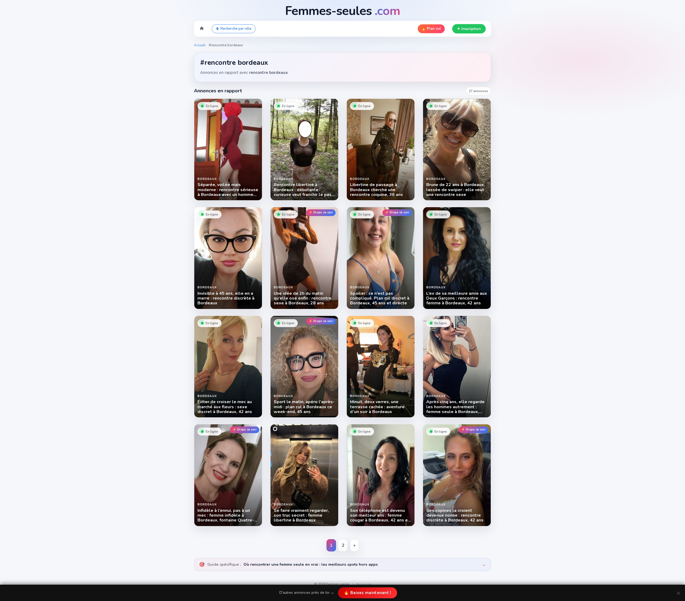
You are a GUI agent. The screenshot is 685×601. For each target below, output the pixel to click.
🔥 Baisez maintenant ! (367, 592)
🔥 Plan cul (431, 28)
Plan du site (363, 584)
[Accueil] (201, 29)
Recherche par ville (236, 28)
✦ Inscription (469, 28)
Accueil (200, 45)
